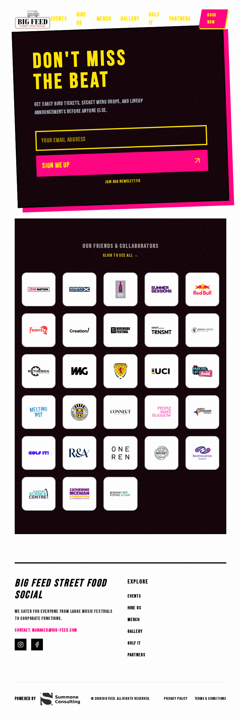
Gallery (129, 18)
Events (59, 18)
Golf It (154, 18)
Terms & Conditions (210, 699)
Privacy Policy (175, 699)
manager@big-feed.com (54, 630)
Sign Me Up (56, 165)
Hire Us (81, 18)
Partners (180, 18)
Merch (104, 18)
